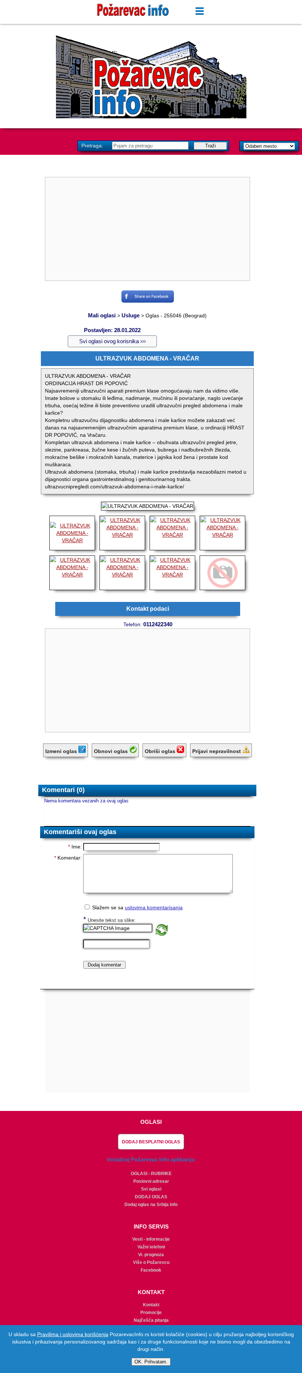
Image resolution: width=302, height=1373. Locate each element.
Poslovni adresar (151, 1181)
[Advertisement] (151, 76)
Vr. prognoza (151, 1254)
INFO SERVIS (151, 1226)
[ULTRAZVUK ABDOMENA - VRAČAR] (72, 540)
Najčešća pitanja (151, 1320)
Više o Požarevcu (151, 1262)
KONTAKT (151, 1292)
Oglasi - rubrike (151, 1173)
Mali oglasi (102, 315)
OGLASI (151, 1122)
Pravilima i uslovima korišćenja (72, 1334)
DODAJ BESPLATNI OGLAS (151, 1141)
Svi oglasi (151, 1189)
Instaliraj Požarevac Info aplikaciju (151, 1159)
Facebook (151, 1270)
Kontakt (151, 1304)
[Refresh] (162, 934)
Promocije (151, 1312)
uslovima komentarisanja (154, 907)
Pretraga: (93, 146)
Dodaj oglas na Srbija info (151, 1204)
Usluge (131, 315)
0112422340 (157, 624)
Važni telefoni (151, 1247)
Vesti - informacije (151, 1239)
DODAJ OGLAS (151, 1196)
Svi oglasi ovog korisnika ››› (112, 341)
